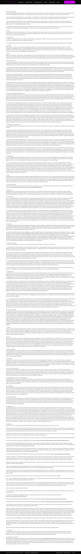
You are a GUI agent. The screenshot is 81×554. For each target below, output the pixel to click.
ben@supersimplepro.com (34, 552)
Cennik (45, 2)
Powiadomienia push (38, 2)
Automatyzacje (52, 2)
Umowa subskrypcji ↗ (67, 552)
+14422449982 (27, 552)
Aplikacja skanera (28, 2)
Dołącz (58, 2)
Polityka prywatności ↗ (59, 552)
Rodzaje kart (20, 2)
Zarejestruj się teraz (70, 2)
